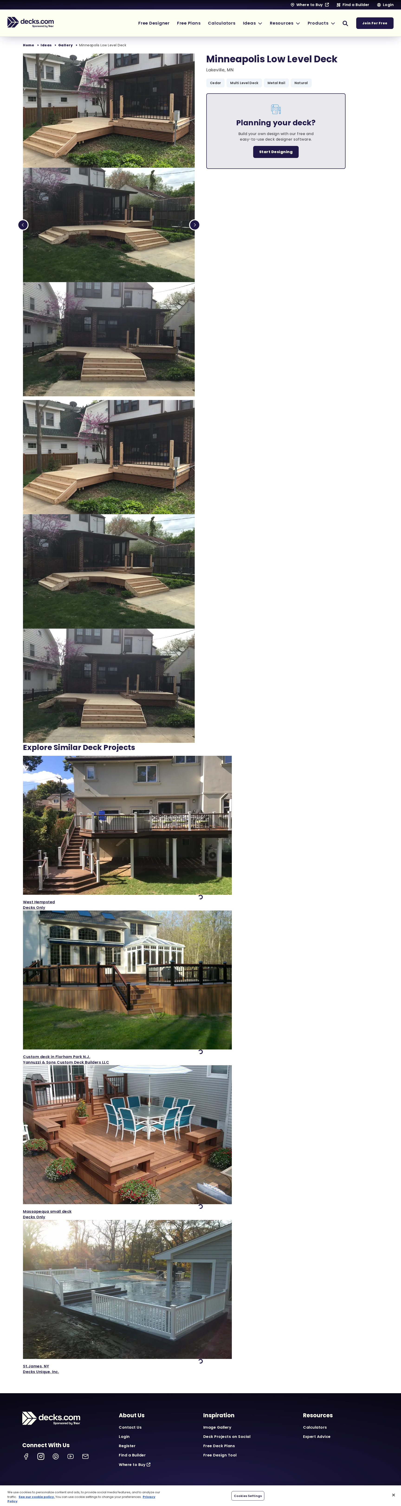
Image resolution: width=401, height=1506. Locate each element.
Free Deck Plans (219, 1446)
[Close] (393, 1495)
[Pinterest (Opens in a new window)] (55, 1456)
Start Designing (276, 151)
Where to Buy (132, 1464)
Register (127, 1446)
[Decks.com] (30, 22)
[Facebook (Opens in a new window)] (26, 1456)
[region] (200, 1495)
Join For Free (375, 23)
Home (28, 45)
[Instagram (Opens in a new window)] (41, 1456)
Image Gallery (217, 1427)
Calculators (315, 1427)
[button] (253, 23)
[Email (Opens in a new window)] (85, 1456)
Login (124, 1436)
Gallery (65, 45)
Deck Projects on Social (227, 1436)
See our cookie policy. (37, 1497)
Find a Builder (132, 1455)
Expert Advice (317, 1436)
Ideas (46, 45)
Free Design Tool (220, 1455)
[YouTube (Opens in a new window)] (70, 1456)
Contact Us (130, 1427)
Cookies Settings (248, 1495)
